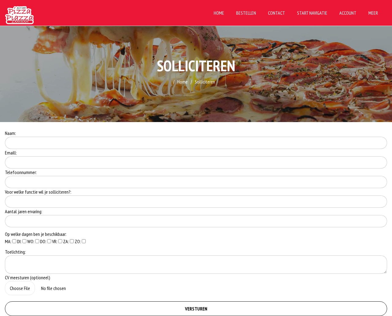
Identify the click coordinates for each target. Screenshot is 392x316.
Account (347, 13)
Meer (373, 13)
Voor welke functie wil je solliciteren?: (38, 192)
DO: (43, 241)
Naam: (10, 133)
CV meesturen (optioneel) (27, 277)
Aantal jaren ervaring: (23, 211)
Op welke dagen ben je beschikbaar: (35, 234)
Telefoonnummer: (21, 172)
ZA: (66, 241)
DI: (19, 241)
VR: (55, 241)
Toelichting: (15, 252)
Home (219, 13)
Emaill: (11, 153)
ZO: (78, 241)
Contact (276, 13)
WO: (31, 241)
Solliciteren (205, 82)
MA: (8, 241)
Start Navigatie (312, 13)
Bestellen (246, 13)
